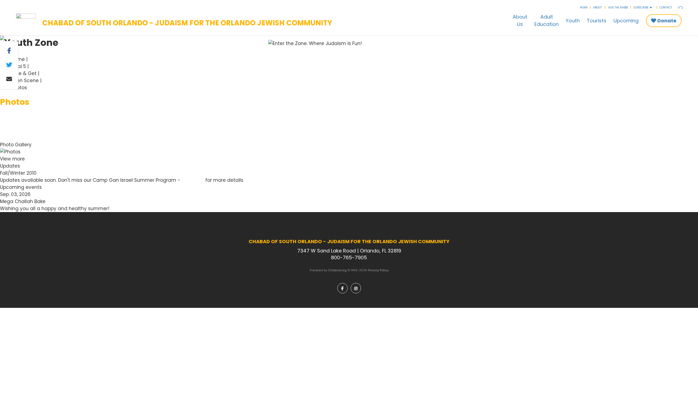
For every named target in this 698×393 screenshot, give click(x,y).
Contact (666, 7)
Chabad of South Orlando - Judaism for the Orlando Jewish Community (187, 23)
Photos (19, 87)
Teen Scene (25, 80)
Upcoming (626, 20)
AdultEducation (546, 20)
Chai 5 (18, 66)
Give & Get (24, 73)
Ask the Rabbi (618, 7)
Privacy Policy (378, 270)
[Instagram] (356, 288)
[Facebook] (342, 288)
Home (584, 7)
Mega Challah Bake (23, 201)
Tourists (596, 20)
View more (12, 159)
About (597, 7)
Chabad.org (337, 270)
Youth (573, 20)
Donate (666, 20)
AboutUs (520, 20)
